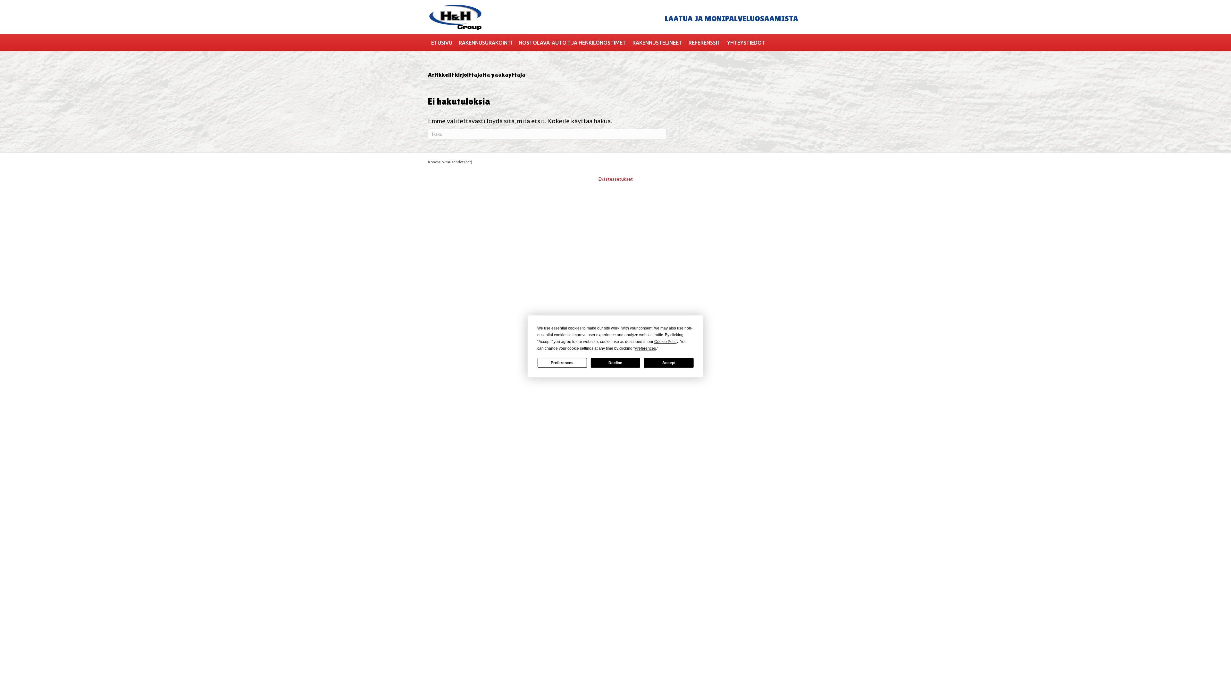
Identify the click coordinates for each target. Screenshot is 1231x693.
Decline (615, 363)
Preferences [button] (645, 348)
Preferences (562, 363)
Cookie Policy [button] (666, 341)
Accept (668, 363)
